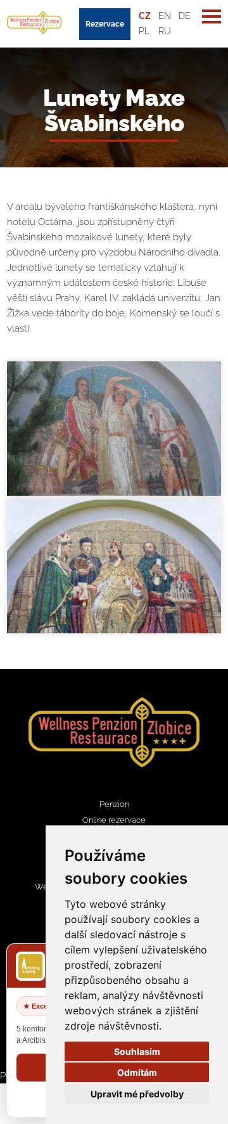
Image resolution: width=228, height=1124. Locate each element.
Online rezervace (114, 820)
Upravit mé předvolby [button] (137, 1093)
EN (164, 16)
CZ (145, 16)
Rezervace (105, 24)
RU (164, 31)
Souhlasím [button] (137, 1051)
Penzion (114, 804)
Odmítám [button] (137, 1072)
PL (144, 31)
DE (185, 16)
